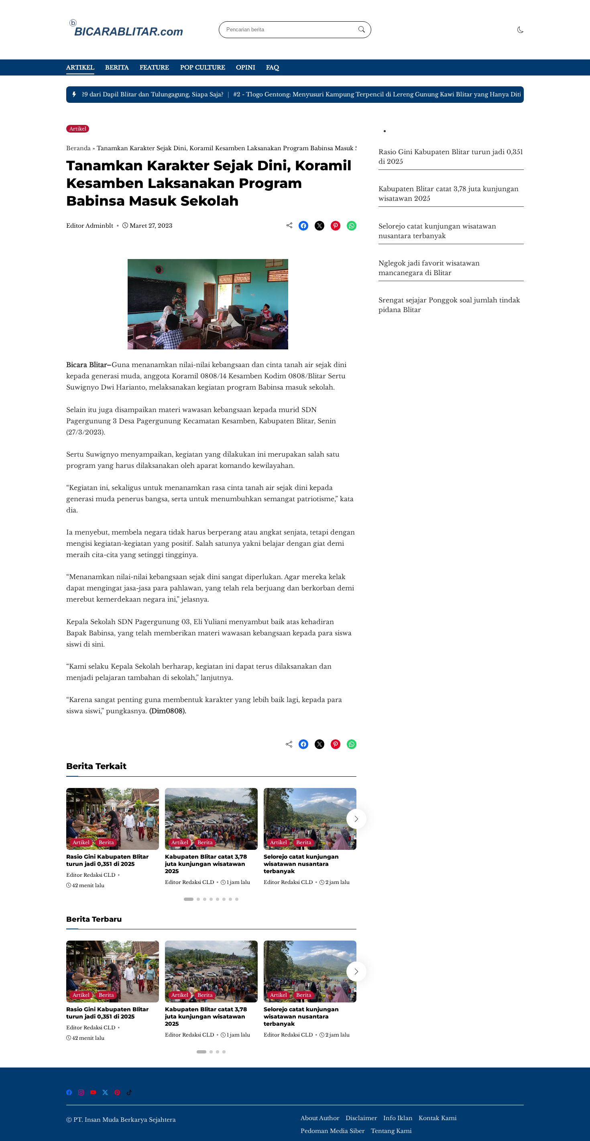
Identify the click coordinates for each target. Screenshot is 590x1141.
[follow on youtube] (93, 1092)
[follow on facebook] (69, 1092)
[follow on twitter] (105, 1092)
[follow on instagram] (81, 1092)
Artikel (80, 67)
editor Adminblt (89, 225)
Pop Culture (202, 67)
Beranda (78, 148)
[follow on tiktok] (129, 1092)
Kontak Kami (438, 1118)
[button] (520, 30)
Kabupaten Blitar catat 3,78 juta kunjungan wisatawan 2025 (206, 864)
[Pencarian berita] (361, 30)
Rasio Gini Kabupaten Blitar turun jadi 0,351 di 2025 (107, 860)
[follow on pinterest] (117, 1092)
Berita (117, 67)
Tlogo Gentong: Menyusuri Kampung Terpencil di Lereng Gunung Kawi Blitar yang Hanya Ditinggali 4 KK (380, 94)
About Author (320, 1118)
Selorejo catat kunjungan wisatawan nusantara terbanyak (301, 864)
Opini (245, 67)
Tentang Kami (391, 1131)
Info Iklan (398, 1118)
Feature (154, 67)
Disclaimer (361, 1118)
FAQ (272, 67)
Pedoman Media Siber (333, 1131)
